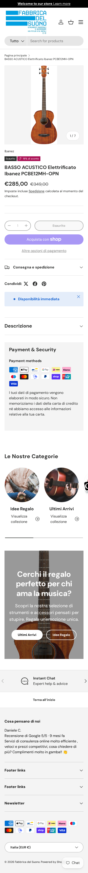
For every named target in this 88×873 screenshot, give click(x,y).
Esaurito (59, 226)
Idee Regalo (22, 509)
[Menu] (81, 22)
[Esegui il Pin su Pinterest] (44, 283)
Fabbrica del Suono (27, 862)
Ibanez (9, 151)
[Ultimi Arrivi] (61, 485)
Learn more (44, 4)
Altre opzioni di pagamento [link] (44, 250)
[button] (71, 22)
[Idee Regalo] (22, 485)
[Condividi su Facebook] (34, 283)
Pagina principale (16, 55)
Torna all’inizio (44, 700)
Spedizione (36, 191)
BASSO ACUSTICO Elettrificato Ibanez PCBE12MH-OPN (39, 59)
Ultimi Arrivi (61, 509)
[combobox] (44, 41)
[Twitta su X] (25, 283)
